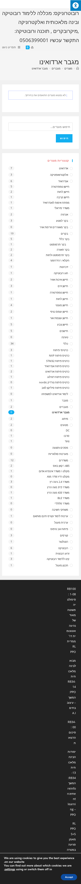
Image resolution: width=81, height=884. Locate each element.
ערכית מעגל (61, 522)
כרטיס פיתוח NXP (59, 355)
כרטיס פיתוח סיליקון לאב (55, 388)
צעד (67, 441)
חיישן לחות (63, 192)
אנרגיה (64, 214)
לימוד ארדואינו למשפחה (54, 394)
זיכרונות (64, 267)
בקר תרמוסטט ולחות (57, 255)
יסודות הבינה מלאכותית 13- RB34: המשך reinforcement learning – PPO (71, 783)
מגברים (63, 407)
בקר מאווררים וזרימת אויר (54, 227)
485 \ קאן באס (61, 466)
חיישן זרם (63, 286)
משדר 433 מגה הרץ (58, 492)
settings (10, 869)
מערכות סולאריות (58, 454)
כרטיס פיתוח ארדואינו (57, 371)
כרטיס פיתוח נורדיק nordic (54, 382)
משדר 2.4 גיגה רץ (59, 482)
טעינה (64, 337)
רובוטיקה (63, 548)
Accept (69, 877)
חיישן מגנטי (61, 305)
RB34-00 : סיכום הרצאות (72, 732)
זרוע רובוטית (62, 553)
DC (67, 430)
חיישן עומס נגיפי (59, 311)
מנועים (64, 425)
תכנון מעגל (62, 565)
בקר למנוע (62, 221)
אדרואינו (63, 168)
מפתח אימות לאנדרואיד (56, 202)
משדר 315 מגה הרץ (58, 487)
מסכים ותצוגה (60, 447)
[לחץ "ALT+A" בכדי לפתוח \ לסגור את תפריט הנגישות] (75, 5)
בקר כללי (64, 239)
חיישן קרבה (63, 197)
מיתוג (65, 419)
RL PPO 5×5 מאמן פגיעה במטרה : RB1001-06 (71, 844)
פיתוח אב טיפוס (59, 529)
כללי (65, 343)
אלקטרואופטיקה (59, 175)
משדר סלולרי (62, 503)
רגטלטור (63, 542)
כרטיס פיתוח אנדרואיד (56, 366)
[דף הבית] (77, 68)
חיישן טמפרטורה (60, 186)
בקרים (64, 233)
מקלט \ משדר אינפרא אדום (54, 471)
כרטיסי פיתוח (60, 350)
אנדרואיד (63, 181)
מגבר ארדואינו (40, 68)
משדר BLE (63, 498)
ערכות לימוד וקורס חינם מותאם (50, 516)
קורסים (64, 535)
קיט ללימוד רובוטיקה (58, 559)
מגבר (65, 400)
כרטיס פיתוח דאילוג (58, 377)
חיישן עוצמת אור (59, 318)
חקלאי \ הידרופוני (59, 260)
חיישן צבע (62, 324)
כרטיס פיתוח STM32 (57, 361)
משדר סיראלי (61, 208)
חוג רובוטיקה (61, 273)
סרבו (66, 436)
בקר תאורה (63, 249)
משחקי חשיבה (60, 509)
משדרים (63, 460)
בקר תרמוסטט (58, 244)
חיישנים (64, 331)
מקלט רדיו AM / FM (58, 476)
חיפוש (64, 138)
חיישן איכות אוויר (59, 279)
